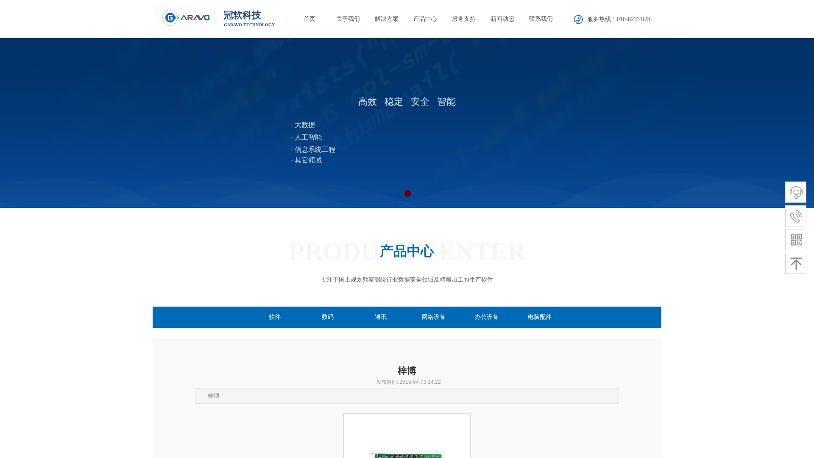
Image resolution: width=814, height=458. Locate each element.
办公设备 (487, 317)
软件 (275, 317)
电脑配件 (540, 317)
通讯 (381, 317)
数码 (328, 317)
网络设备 (434, 317)
